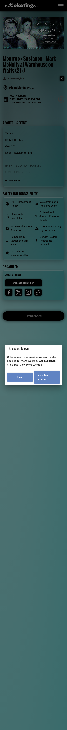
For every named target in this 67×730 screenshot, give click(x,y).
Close (20, 377)
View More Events (44, 376)
